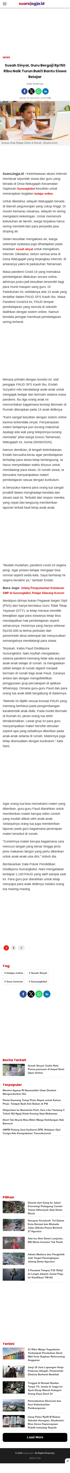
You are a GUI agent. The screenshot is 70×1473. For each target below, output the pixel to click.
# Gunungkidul (38, 981)
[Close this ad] (67, 1460)
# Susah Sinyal (38, 973)
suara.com (28, 1453)
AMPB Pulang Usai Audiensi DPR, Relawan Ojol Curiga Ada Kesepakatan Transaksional (31, 1131)
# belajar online (13, 973)
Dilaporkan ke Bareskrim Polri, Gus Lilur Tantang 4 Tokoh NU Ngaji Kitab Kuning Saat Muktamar (33, 1112)
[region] (35, 1468)
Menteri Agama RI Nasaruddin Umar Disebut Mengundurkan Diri (29, 1092)
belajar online (43, 193)
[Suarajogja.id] (31, 4)
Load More (35, 1437)
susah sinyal (24, 249)
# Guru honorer (13, 981)
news (6, 57)
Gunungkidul (26, 188)
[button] (4, 3)
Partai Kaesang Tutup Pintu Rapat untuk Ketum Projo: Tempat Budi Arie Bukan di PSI (32, 1102)
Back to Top (35, 1458)
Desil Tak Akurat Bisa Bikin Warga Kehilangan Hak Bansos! (33, 1121)
